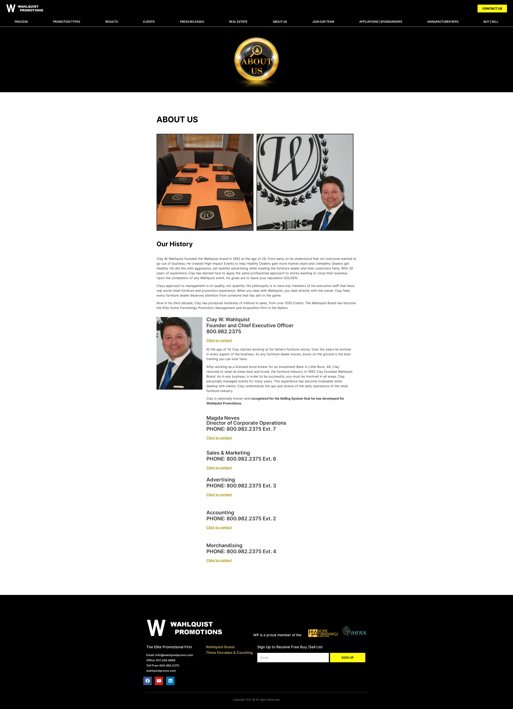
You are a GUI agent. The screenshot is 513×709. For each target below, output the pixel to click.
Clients (149, 21)
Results (111, 21)
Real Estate (238, 21)
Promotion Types (66, 21)
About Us (280, 21)
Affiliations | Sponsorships (380, 21)
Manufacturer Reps (442, 21)
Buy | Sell (491, 21)
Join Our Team (323, 21)
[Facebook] (147, 681)
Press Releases (192, 21)
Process (21, 21)
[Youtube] (159, 681)
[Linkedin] (170, 681)
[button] (492, 8)
